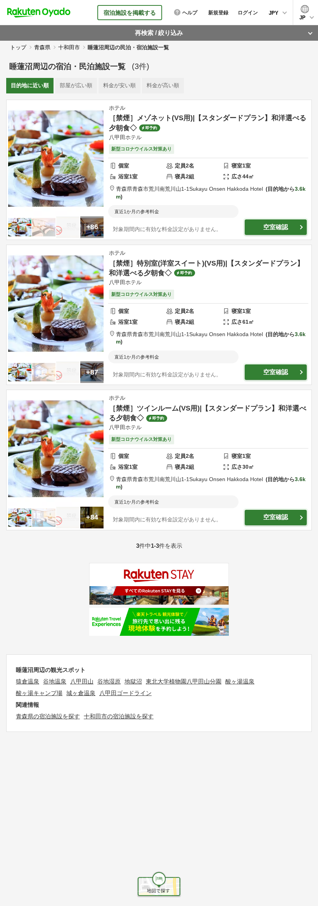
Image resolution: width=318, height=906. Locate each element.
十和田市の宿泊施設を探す (119, 716)
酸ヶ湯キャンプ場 (39, 693)
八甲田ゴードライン (125, 693)
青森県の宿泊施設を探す (48, 716)
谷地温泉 (54, 681)
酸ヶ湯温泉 (239, 681)
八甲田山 (81, 681)
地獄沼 (133, 681)
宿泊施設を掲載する (130, 12)
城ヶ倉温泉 (80, 693)
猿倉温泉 (27, 681)
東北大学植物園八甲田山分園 (183, 681)
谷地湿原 (109, 681)
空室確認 (275, 227)
